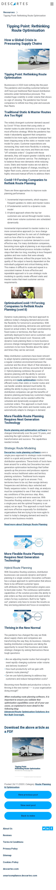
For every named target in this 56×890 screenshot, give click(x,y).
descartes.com (11, 869)
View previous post (28, 794)
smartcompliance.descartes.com (20, 875)
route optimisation (26, 380)
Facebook (51, 828)
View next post (28, 805)
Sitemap (7, 855)
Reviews (7, 835)
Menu (52, 4)
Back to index (28, 816)
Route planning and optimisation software (25, 430)
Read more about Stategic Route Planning (25, 524)
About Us (7, 828)
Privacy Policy (10, 848)
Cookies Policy (10, 862)
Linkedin (47, 828)
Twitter (44, 828)
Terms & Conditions (13, 842)
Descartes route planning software (22, 452)
